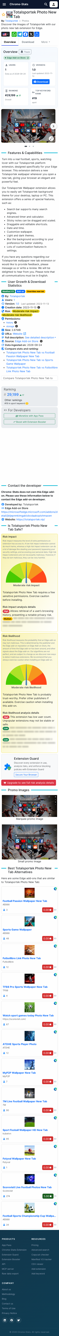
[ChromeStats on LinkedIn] (5, 1320)
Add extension (38, 1269)
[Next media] (53, 126)
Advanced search (40, 1250)
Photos (25, 20)
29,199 (15, 394)
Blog (4, 1299)
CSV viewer (37, 1264)
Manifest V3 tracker (41, 1259)
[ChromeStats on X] (18, 1320)
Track (26, 52)
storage (10, 326)
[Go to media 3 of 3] (33, 146)
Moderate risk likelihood (17, 314)
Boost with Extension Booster (31, 422)
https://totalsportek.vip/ (30, 519)
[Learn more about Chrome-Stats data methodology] (41, 341)
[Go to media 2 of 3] (29, 146)
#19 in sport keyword (16, 403)
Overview (10, 41)
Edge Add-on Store (16, 58)
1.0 (17, 303)
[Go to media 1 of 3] (26, 146)
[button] (4, 4)
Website (18, 333)
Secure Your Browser (26, 774)
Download (28, 41)
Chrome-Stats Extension (14, 1250)
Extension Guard (10, 1254)
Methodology (8, 1294)
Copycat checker (40, 1254)
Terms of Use (8, 1308)
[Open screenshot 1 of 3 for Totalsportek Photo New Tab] (28, 126)
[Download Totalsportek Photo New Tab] (43, 74)
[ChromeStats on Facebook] (11, 1320)
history (9, 322)
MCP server (8, 1269)
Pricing (34, 1245)
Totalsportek (11, 20)
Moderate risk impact (25, 311)
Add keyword (38, 1273)
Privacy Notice (9, 1313)
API (3, 1264)
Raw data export (10, 1273)
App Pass (6, 1245)
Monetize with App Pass (30, 415)
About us (6, 1289)
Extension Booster (11, 1259)
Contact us (7, 1303)
